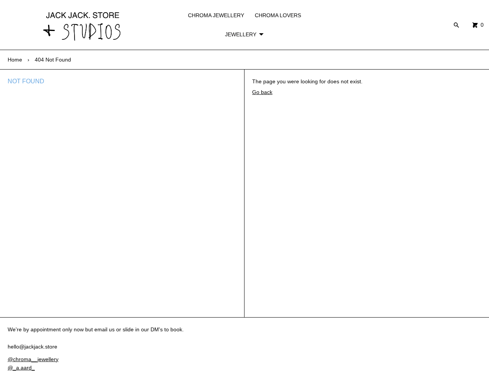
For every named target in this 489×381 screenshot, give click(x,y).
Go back (262, 92)
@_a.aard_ (21, 368)
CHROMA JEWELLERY (216, 15)
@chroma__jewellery (33, 359)
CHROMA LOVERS (278, 15)
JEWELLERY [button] (240, 34)
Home (15, 60)
